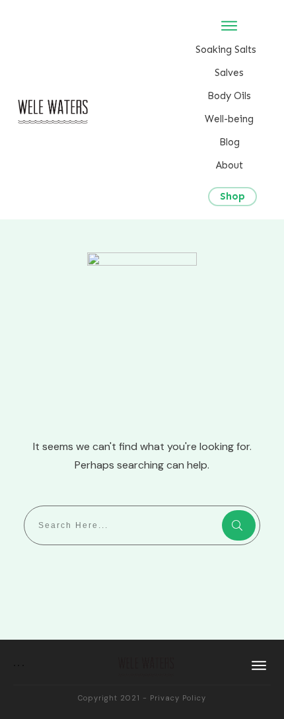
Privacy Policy (178, 697)
